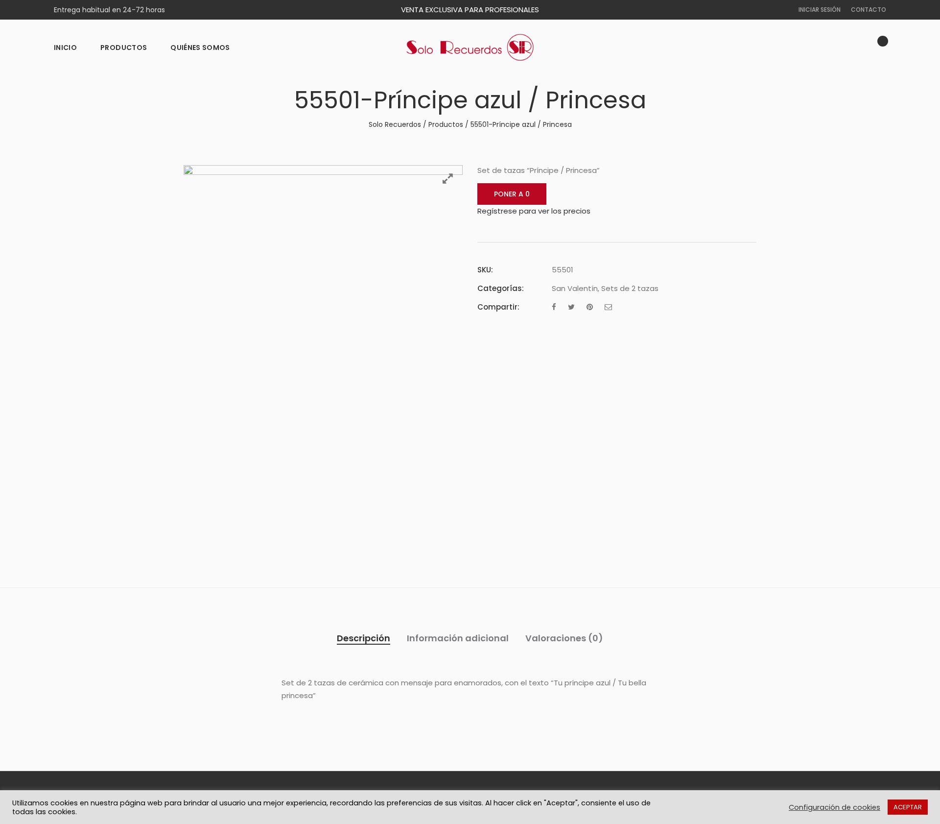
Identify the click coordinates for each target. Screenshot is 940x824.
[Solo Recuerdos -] (470, 47)
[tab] (363, 638)
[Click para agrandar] (448, 178)
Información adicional (458, 638)
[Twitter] (571, 307)
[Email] (608, 307)
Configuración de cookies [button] (834, 807)
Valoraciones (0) (564, 638)
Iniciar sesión (820, 9)
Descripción (363, 638)
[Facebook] (554, 307)
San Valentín (575, 288)
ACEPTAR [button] (907, 807)
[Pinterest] (590, 307)
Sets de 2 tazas (629, 288)
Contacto (868, 9)
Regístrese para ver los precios (533, 211)
